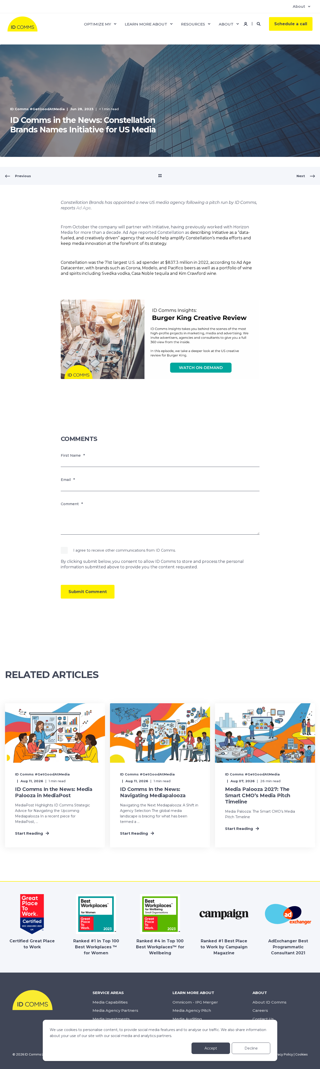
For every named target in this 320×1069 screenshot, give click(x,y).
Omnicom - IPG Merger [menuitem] (195, 1002)
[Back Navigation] (160, 176)
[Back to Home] (23, 28)
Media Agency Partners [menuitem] (115, 1010)
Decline (251, 1048)
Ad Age (83, 208)
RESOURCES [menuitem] (193, 23)
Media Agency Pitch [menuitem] (191, 1010)
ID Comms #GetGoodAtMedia (37, 109)
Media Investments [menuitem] (111, 1019)
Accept (210, 1048)
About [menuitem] (299, 6)
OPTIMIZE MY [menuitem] (97, 23)
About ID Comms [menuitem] (269, 1002)
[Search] (259, 23)
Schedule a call (290, 23)
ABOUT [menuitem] (226, 23)
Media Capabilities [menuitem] (110, 1002)
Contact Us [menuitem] (263, 1019)
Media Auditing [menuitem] (187, 1019)
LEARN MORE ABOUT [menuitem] (146, 23)
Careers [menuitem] (260, 1010)
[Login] (246, 23)
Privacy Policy (282, 1054)
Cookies (301, 1054)
